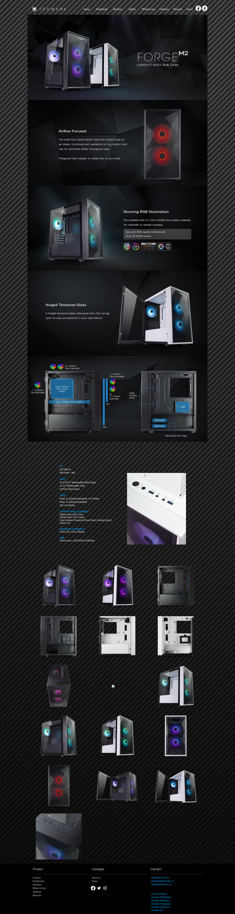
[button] (132, 9)
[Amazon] (204, 8)
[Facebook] (198, 8)
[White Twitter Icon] (99, 888)
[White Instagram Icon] (105, 888)
